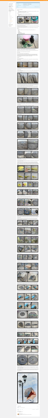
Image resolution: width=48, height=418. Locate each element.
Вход (44, 0)
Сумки (9, 13)
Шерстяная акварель (11, 24)
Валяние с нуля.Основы (11, 9)
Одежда (10, 12)
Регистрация (46, 0)
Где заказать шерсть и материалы (11, 6)
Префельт (10, 23)
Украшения (11, 19)
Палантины (11, 18)
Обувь (9, 14)
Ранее (22, 409)
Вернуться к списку (36, 6)
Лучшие (20, 409)
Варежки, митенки (11, 17)
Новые (18, 409)
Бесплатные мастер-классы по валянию (11, 10)
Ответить (20, 412)
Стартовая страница (11, 3)
